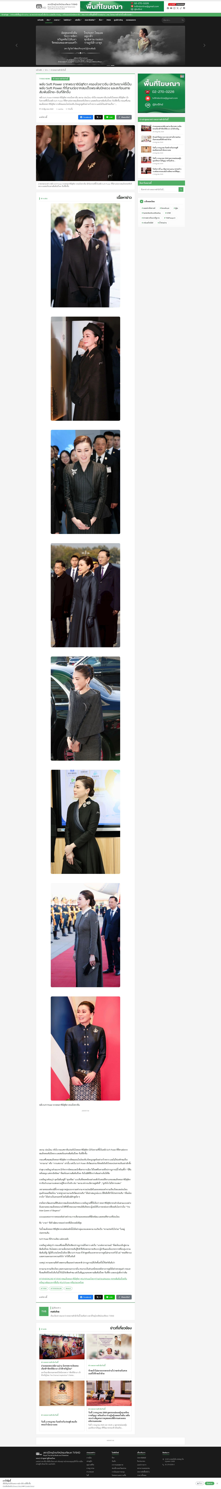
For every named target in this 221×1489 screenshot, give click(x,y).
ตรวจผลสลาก (131, 20)
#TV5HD (44, 1288)
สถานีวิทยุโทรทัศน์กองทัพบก (62, 5)
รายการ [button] (56, 20)
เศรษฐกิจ (89, 1461)
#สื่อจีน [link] (56, 1282)
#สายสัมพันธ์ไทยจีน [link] (119, 1278)
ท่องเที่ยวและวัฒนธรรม (119, 1468)
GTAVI (168, 213)
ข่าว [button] (48, 20)
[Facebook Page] (168, 8)
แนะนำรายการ (141, 1465)
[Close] (217, 1483)
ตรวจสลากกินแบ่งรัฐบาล (151, 218)
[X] (178, 8)
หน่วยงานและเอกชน (143, 1468)
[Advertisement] (85, 1128)
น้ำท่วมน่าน (162, 223)
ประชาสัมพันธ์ (141, 1458)
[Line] (184, 8)
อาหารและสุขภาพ (117, 1465)
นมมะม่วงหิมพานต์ (148, 208)
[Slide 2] (112, 65)
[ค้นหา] (181, 189)
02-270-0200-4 (169, 1464)
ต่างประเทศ (90, 1472)
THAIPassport (169, 218)
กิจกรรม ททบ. (141, 1461)
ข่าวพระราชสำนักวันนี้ (58, 70)
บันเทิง (114, 1461)
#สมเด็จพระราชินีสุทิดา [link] (70, 1278)
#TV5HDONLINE (56, 1288)
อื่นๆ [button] (100, 20)
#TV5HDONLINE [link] (46, 1278)
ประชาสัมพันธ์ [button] (89, 20)
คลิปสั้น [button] (77, 20)
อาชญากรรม (90, 1468)
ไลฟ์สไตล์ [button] (67, 20)
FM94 (109, 20)
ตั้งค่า (200, 1483)
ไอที (88, 1475)
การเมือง (89, 1458)
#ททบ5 (68, 1288)
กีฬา (113, 1458)
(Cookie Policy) (29, 1486)
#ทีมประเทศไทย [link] (77, 1282)
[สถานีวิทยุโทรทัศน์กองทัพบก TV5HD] (41, 6)
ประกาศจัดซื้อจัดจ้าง (143, 1472)
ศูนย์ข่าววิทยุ (118, 20)
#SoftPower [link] (65, 1282)
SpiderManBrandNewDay (151, 213)
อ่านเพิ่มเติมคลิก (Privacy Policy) (12, 1486)
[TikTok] (181, 8)
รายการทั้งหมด (141, 1475)
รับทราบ (209, 1483)
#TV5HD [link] (57, 1278)
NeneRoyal (164, 208)
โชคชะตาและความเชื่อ (119, 1475)
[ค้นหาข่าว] (183, 20)
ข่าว (46, 70)
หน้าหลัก (41, 20)
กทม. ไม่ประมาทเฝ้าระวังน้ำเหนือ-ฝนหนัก (19, 15)
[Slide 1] (108, 65)
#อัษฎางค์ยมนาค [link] (46, 1282)
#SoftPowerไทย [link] (87, 1278)
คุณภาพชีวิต (90, 1465)
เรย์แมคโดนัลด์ (147, 223)
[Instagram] (174, 8)
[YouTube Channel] (171, 8)
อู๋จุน (176, 208)
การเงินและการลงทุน (118, 1472)
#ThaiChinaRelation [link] (102, 1278)
